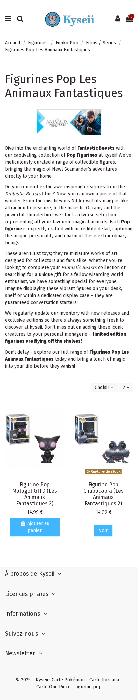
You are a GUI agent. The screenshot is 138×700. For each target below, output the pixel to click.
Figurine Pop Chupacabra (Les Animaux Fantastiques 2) (103, 494)
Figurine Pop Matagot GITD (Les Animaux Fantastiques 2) (34, 494)
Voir (103, 530)
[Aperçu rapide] (59, 411)
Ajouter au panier (38, 527)
